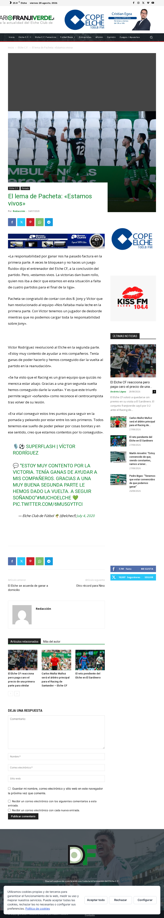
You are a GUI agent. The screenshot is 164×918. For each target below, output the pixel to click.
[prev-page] (10, 693)
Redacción (19, 211)
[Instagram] (138, 3)
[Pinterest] (30, 222)
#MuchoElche (54, 498)
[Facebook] (133, 3)
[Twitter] (143, 3)
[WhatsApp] (40, 222)
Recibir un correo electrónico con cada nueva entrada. (46, 810)
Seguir (149, 577)
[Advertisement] (82, 81)
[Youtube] (152, 3)
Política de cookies (37, 908)
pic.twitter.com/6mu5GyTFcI (48, 504)
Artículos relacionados (24, 641)
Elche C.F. (13, 188)
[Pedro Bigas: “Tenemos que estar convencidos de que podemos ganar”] (118, 479)
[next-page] (16, 693)
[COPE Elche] (105, 19)
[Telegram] (49, 222)
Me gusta (147, 568)
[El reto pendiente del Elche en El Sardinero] (90, 660)
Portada (25, 188)
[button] (151, 37)
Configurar (145, 900)
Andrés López (118, 391)
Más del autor (51, 641)
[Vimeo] (148, 3)
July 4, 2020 (86, 515)
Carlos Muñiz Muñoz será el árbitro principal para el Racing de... (142, 422)
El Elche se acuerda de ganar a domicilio (28, 588)
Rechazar (120, 900)
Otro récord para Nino (90, 585)
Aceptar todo (96, 900)
